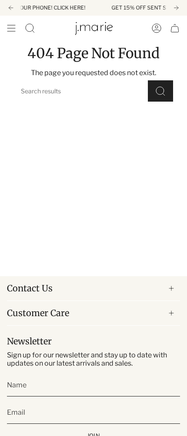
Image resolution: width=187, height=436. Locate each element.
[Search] (160, 91)
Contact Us (30, 288)
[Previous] (11, 8)
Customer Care (38, 312)
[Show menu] (11, 28)
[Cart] (175, 28)
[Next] (176, 8)
